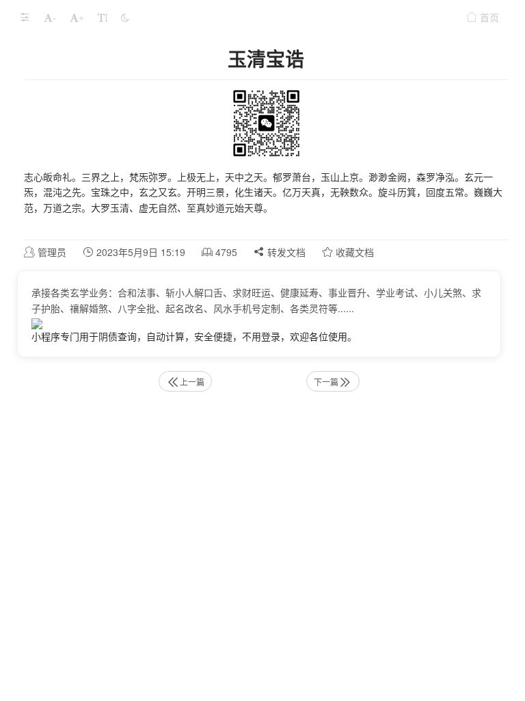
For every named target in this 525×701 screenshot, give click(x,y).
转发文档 (285, 252)
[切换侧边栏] (24, 17)
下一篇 (326, 381)
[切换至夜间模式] (125, 17)
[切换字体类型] (102, 17)
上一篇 (192, 381)
